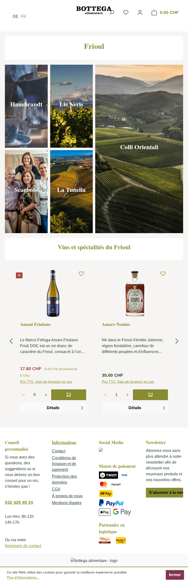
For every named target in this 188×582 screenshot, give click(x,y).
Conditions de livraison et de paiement (64, 464)
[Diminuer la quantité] (23, 394)
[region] (94, 341)
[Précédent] (11, 341)
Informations (64, 442)
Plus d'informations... (23, 577)
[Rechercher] (112, 12)
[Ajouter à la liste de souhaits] (81, 274)
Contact (58, 451)
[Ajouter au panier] (68, 394)
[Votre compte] (140, 12)
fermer (175, 575)
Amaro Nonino (116, 324)
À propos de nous (67, 496)
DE (15, 16)
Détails (53, 408)
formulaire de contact (23, 546)
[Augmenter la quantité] (46, 394)
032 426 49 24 (19, 502)
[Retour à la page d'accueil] (94, 10)
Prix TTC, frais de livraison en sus (46, 382)
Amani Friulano (35, 324)
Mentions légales (67, 503)
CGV (56, 489)
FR (23, 16)
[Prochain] (177, 341)
